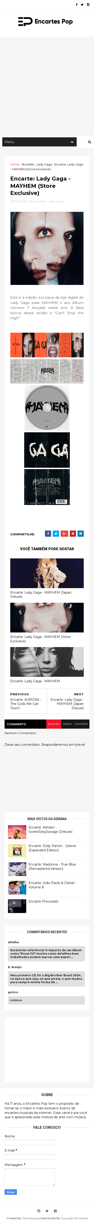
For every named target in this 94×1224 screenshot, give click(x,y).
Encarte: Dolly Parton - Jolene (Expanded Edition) (52, 848)
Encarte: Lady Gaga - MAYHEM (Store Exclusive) (40, 639)
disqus (67, 723)
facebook (81, 723)
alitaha (13, 942)
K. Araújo (15, 967)
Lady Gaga (44, 164)
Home (15, 164)
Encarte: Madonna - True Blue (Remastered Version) (52, 866)
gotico (13, 992)
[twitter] (82, 4)
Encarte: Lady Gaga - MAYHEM (35, 681)
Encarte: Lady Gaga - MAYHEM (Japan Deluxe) (40, 594)
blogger (54, 723)
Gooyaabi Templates (74, 1218)
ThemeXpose (30, 1218)
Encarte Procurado (43, 901)
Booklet (28, 164)
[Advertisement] (47, 86)
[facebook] (76, 4)
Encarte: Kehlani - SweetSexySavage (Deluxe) (50, 829)
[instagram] (88, 4)
